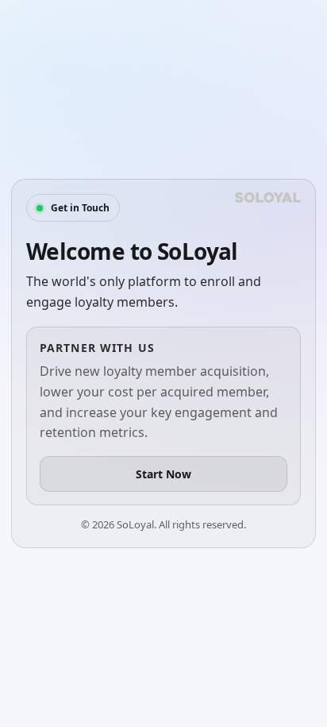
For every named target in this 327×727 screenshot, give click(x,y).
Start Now (163, 473)
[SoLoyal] (268, 197)
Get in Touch (80, 208)
